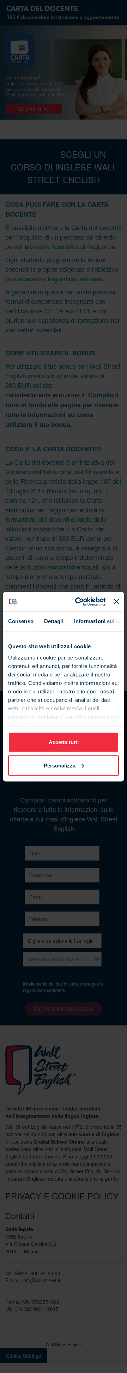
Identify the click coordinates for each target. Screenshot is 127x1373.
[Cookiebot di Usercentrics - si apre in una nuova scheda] (78, 601)
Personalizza (59, 765)
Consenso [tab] (21, 621)
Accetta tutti (64, 742)
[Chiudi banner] (116, 601)
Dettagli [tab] (54, 621)
